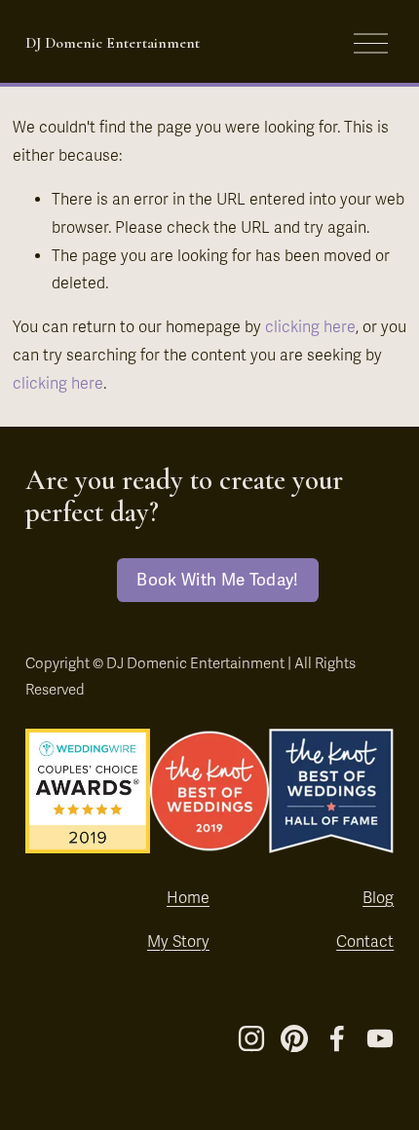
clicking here (310, 327)
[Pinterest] (294, 1038)
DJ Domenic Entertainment (112, 43)
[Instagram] (251, 1038)
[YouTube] (380, 1038)
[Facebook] (337, 1038)
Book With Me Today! (217, 580)
